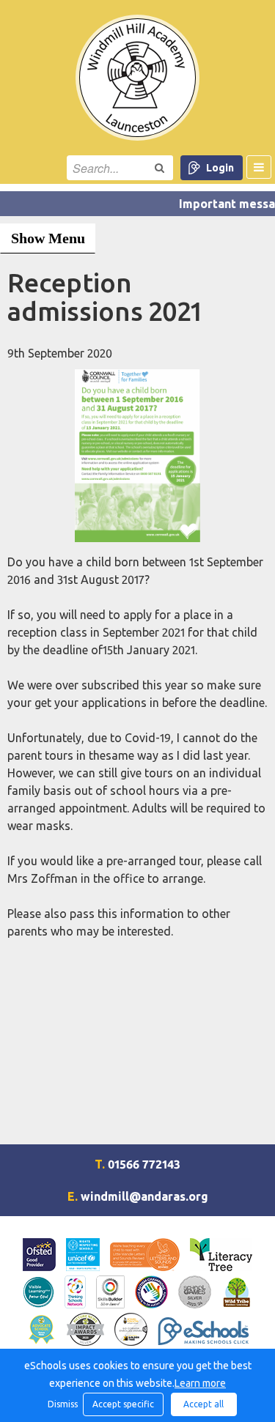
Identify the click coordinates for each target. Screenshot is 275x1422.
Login (220, 168)
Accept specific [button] (123, 1404)
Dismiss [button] (62, 1404)
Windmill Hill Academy (137, 77)
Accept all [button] (203, 1404)
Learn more (200, 1383)
